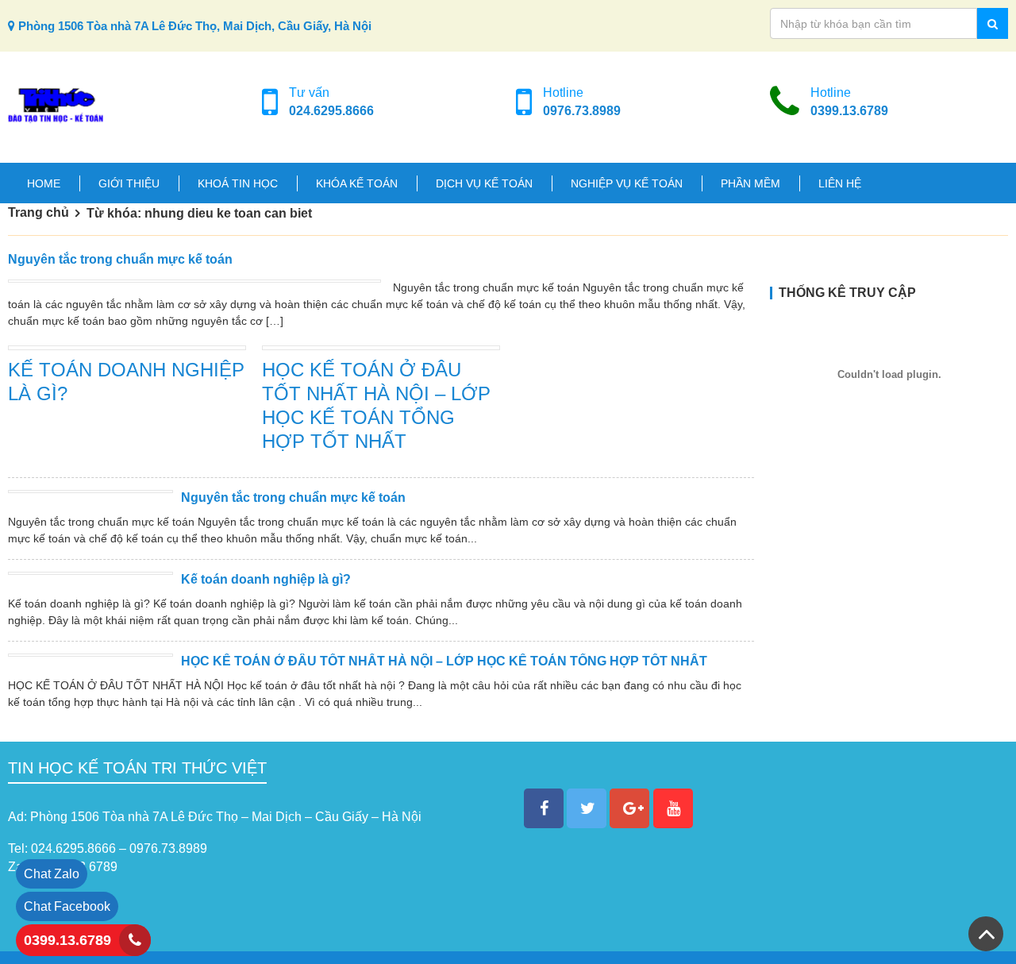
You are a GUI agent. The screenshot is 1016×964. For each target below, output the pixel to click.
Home (43, 183)
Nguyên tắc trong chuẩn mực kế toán (120, 259)
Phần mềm (750, 183)
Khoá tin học (238, 183)
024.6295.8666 (331, 111)
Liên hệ (839, 183)
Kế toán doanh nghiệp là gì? (266, 579)
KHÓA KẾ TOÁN (357, 183)
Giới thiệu (129, 183)
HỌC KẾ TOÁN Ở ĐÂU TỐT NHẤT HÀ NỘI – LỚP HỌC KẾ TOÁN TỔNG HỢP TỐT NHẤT (444, 661)
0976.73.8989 (582, 111)
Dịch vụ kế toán (484, 183)
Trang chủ (38, 212)
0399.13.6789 (849, 111)
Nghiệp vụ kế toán (627, 183)
